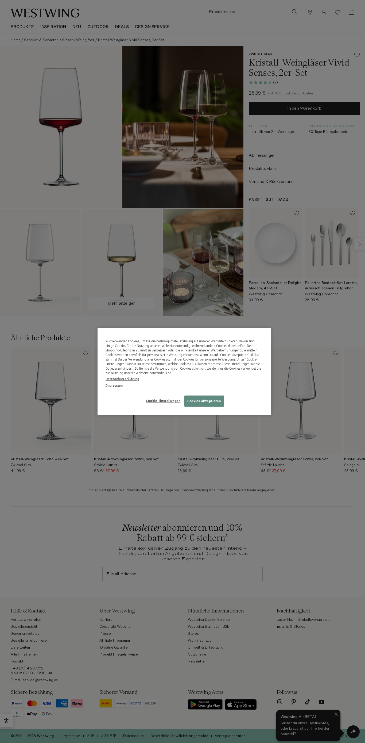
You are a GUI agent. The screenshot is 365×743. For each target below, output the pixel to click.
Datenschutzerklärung (122, 379)
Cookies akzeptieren (204, 401)
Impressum (114, 385)
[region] (184, 371)
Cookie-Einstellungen (163, 401)
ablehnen (198, 368)
